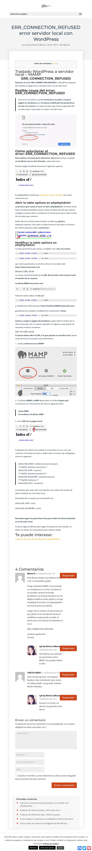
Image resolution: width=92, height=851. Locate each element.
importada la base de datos (51, 195)
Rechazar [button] (33, 848)
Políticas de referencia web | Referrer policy (40, 814)
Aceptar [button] (60, 847)
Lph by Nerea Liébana (36, 45)
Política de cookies (51, 844)
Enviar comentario (64, 785)
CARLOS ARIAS (34, 672)
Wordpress (65, 45)
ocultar (54, 63)
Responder (68, 575)
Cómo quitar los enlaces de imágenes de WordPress (43, 823)
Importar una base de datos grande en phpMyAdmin (37, 539)
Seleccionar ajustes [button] (47, 848)
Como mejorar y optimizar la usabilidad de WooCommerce (46, 819)
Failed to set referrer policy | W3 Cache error (40, 810)
